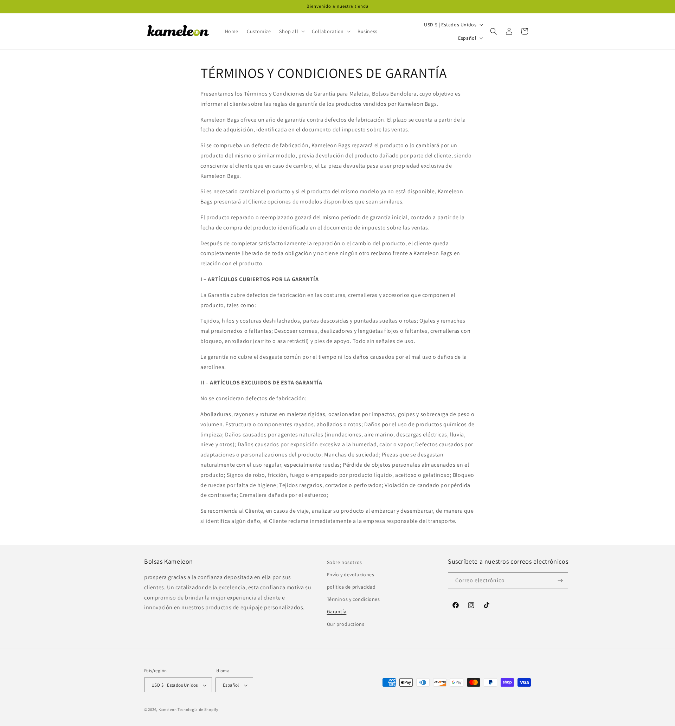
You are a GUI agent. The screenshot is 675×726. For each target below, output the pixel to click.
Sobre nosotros (344, 562)
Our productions (346, 624)
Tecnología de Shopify (198, 709)
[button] (291, 31)
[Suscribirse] (560, 580)
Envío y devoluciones (350, 574)
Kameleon (168, 709)
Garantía (337, 612)
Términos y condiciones (353, 599)
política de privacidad (351, 587)
